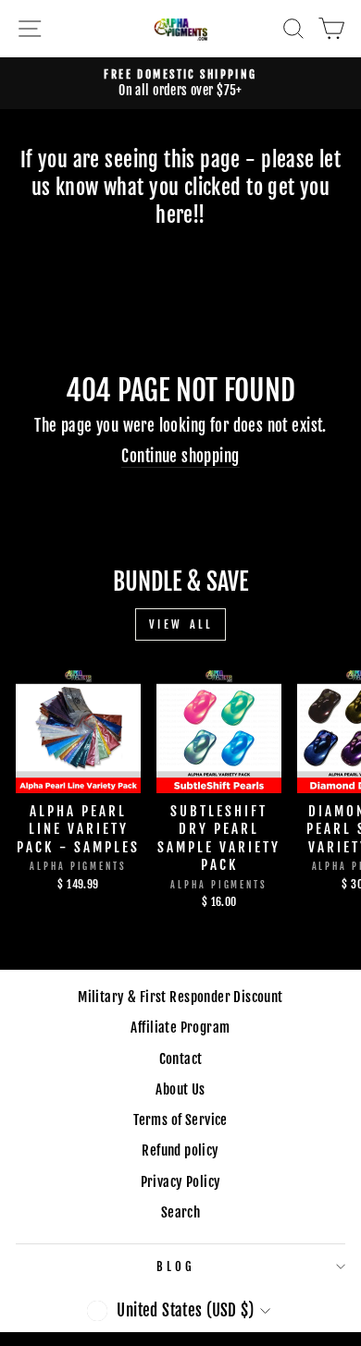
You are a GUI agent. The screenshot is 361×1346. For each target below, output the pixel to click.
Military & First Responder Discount (180, 997)
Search (180, 1212)
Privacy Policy (181, 1182)
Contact (181, 1059)
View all (181, 624)
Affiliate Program (180, 1027)
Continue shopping (180, 456)
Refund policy (180, 1150)
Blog (175, 1266)
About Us (180, 1089)
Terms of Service (180, 1120)
